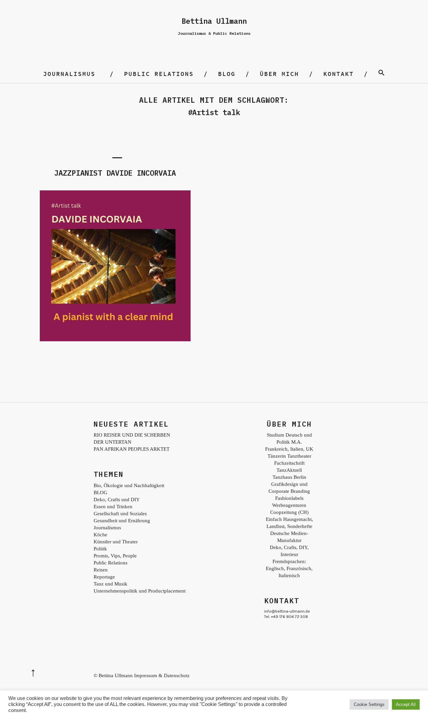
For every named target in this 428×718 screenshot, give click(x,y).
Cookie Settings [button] (369, 704)
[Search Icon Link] (381, 74)
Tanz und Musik (110, 584)
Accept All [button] (406, 704)
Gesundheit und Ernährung (122, 520)
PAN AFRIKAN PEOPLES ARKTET (132, 449)
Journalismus (69, 74)
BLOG (226, 74)
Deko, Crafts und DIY (117, 499)
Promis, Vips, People (115, 555)
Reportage (104, 576)
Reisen (101, 569)
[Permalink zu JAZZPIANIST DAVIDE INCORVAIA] (115, 339)
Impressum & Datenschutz (162, 675)
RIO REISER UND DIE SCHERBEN (132, 435)
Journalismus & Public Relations (214, 33)
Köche (100, 534)
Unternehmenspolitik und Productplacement (140, 591)
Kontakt (338, 74)
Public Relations (159, 74)
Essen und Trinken (113, 506)
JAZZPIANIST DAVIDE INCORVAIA (115, 173)
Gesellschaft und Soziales (120, 513)
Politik (100, 548)
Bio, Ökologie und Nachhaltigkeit (129, 485)
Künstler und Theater (116, 541)
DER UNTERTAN (112, 442)
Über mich (279, 74)
